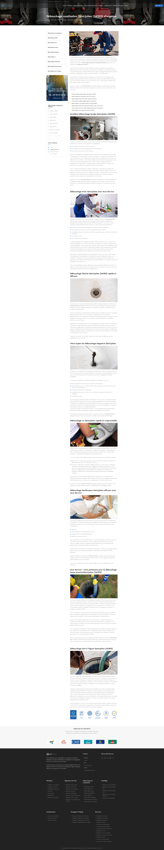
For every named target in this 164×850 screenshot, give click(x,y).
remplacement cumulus (53, 797)
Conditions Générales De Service (94, 848)
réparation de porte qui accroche (104, 835)
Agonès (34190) (53, 123)
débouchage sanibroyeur (54, 61)
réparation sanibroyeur (71, 793)
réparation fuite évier (71, 787)
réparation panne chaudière (109, 785)
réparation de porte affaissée (103, 833)
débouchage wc (52, 57)
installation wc (51, 795)
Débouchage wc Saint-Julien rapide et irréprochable (84, 103)
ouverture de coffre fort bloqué (104, 841)
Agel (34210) (53, 120)
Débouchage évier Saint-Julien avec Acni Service (83, 96)
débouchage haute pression (55, 66)
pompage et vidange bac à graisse (80, 816)
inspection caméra (52, 820)
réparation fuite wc (70, 791)
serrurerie (120, 5)
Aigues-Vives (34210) (55, 130)
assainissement (107, 5)
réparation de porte (101, 831)
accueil (64, 5)
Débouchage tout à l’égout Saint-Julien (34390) (83, 110)
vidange (115, 5)
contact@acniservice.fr (89, 770)
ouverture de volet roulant (102, 839)
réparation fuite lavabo (71, 785)
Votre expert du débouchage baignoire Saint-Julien (84, 101)
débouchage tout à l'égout (54, 71)
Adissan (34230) (53, 114)
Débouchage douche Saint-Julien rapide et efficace (84, 99)
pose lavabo (51, 793)
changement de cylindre (102, 818)
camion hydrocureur (52, 818)
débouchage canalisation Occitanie (58, 20)
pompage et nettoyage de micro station (81, 822)
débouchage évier (52, 42)
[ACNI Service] (7, 5)
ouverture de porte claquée (103, 826)
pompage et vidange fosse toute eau (80, 820)
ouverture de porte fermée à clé (104, 828)
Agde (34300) (53, 117)
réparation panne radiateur (108, 798)
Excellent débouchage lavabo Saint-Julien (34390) (84, 94)
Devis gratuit (159, 5)
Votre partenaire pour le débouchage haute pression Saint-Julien (87, 108)
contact (126, 5)
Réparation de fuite (70, 781)
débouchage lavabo (53, 38)
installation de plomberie (53, 785)
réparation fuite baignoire (72, 789)
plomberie (70, 5)
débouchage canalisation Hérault (75, 20)
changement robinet (52, 787)
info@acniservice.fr (57, 98)
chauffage (100, 5)
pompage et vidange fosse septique (80, 818)
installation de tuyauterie (53, 789)
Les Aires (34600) (54, 133)
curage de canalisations (53, 816)
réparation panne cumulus (72, 797)
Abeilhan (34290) (54, 111)
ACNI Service (73, 848)
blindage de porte (100, 837)
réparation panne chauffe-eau (73, 795)
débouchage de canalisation (90, 5)
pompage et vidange (77, 812)
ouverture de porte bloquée (103, 824)
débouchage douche (53, 47)
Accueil (48, 20)
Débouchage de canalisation (88, 782)
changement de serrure (101, 816)
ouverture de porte (100, 822)
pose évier (50, 791)
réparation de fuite (78, 5)
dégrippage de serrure (101, 820)
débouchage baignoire (53, 52)
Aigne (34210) (53, 126)
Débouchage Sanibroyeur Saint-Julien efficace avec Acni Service (87, 105)
